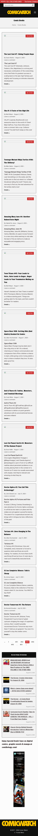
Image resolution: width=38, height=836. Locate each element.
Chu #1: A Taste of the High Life (16, 111)
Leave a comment (9, 60)
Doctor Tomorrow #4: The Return (17, 605)
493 (27, 642)
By (9, 58)
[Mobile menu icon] (35, 12)
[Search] (32, 5)
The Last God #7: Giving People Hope (19, 54)
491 (16, 642)
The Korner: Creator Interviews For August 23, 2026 (21, 679)
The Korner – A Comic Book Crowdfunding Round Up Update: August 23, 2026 (21, 701)
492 (22, 642)
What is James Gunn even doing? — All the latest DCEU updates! (21, 690)
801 (21, 644)
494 (32, 642)
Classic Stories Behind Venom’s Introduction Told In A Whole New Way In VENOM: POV (21, 729)
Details (6, 84)
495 (12, 644)
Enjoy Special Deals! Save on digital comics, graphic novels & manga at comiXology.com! (17, 744)
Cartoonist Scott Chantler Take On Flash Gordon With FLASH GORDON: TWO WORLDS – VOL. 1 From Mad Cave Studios (22, 715)
